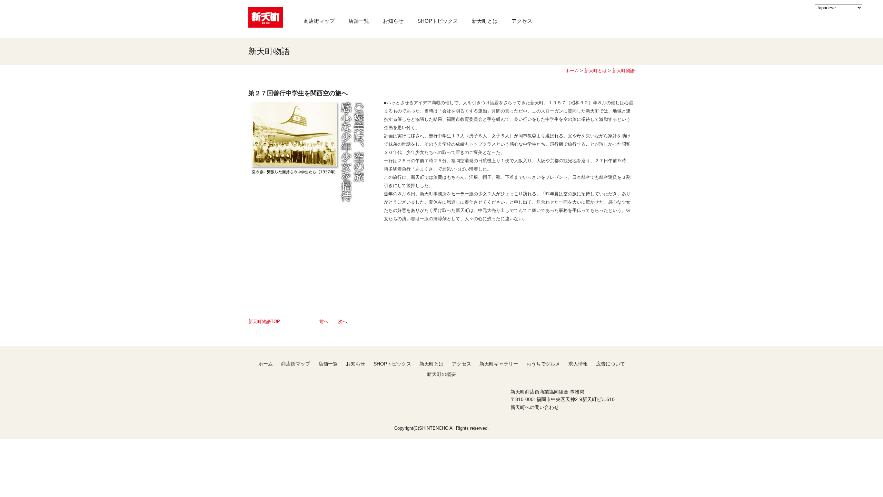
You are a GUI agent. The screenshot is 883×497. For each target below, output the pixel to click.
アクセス (522, 21)
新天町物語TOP (264, 321)
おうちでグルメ (543, 364)
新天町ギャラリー (498, 364)
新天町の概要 (441, 374)
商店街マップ (319, 21)
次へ (342, 321)
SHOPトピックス (437, 21)
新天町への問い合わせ (534, 407)
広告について (610, 364)
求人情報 (578, 364)
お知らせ (393, 21)
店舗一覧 (358, 21)
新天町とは (485, 21)
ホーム (572, 70)
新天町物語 (623, 70)
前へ (323, 321)
